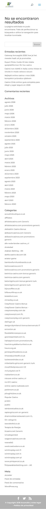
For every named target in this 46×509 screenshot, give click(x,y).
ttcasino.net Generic (14, 431)
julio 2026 (9, 106)
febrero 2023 (10, 193)
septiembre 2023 (12, 178)
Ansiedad (9, 247)
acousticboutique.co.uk (15, 214)
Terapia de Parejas (13, 427)
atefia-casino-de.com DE (15, 255)
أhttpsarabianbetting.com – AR (18, 465)
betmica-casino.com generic (17, 277)
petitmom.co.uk (12, 390)
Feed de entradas (12, 479)
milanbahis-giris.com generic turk (20, 363)
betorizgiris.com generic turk (18, 285)
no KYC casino (11, 382)
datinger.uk (10, 322)
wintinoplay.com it (13, 454)
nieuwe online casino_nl (15, 378)
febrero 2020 (10, 204)
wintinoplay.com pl (13, 457)
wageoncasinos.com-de (15, 439)
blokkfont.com (11, 296)
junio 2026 (9, 110)
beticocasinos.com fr (14, 266)
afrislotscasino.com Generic (17, 222)
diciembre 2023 (11, 174)
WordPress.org (11, 486)
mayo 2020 (9, 196)
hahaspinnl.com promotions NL (19, 341)
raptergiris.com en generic (16, 412)
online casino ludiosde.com (17, 386)
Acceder (8, 475)
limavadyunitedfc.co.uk (15, 356)
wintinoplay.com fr (13, 450)
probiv (7, 401)
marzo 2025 (10, 162)
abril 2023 (9, 185)
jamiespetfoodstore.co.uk (16, 352)
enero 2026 (10, 125)
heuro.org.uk (10, 348)
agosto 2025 (10, 144)
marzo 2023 (10, 189)
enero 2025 (9, 170)
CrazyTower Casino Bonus (16, 304)
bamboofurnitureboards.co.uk (18, 262)
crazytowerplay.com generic (17, 318)
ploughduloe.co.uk (13, 393)
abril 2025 (9, 159)
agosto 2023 (10, 181)
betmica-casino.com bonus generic (20, 273)
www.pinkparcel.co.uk (14, 461)
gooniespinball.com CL (15, 337)
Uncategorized (11, 435)
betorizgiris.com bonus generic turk (21, 281)
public (7, 405)
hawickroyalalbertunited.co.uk (18, 344)
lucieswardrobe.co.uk (14, 359)
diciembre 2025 (11, 129)
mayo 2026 (9, 113)
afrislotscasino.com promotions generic (22, 225)
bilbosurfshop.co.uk (13, 292)
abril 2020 (9, 200)
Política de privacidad (23, 505)
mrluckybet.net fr (12, 371)
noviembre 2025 (12, 132)
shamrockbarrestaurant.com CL (19, 416)
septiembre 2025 (12, 140)
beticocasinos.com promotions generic (22, 270)
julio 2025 (9, 147)
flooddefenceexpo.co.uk (15, 333)
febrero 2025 (10, 166)
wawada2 (9, 442)
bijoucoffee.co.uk (12, 289)
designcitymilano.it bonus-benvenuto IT (22, 325)
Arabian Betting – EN (14, 251)
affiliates (8, 218)
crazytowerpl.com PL (14, 314)
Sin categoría (10, 420)
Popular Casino (11, 397)
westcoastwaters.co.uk (15, 446)
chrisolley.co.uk (11, 300)
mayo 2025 (9, 155)
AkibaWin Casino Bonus (15, 229)
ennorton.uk (10, 329)
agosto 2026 (10, 102)
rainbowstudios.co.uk (14, 408)
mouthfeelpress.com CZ (15, 367)
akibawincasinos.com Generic (18, 233)
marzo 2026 (10, 117)
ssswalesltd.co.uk (12, 424)
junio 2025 (9, 151)
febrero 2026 (10, 121)
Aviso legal (36, 503)
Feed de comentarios (14, 483)
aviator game (10, 258)
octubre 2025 (10, 136)
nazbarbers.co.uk (12, 375)
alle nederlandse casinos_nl (17, 243)
